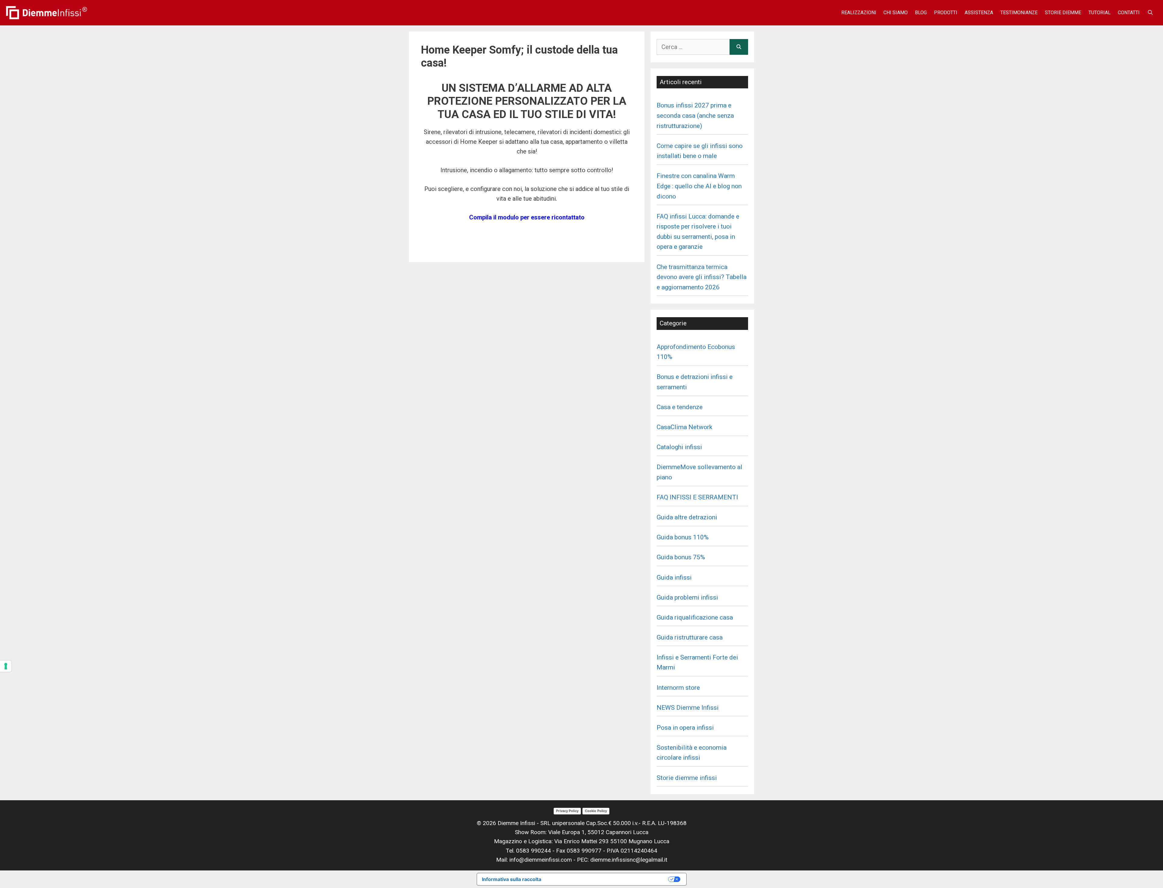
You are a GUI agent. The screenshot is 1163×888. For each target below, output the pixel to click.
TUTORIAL (1099, 12)
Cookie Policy (596, 811)
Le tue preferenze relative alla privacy (607, 879)
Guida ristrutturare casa (690, 637)
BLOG (921, 12)
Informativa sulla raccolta (511, 879)
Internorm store (678, 687)
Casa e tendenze (680, 407)
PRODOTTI (945, 12)
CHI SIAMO (895, 12)
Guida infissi (674, 577)
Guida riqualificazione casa (695, 617)
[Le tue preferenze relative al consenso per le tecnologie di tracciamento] (6, 666)
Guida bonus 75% (681, 557)
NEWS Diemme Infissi (688, 707)
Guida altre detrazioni (687, 517)
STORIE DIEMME (1063, 12)
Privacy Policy (567, 811)
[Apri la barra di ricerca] (1150, 12)
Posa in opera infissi (685, 727)
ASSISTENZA (979, 12)
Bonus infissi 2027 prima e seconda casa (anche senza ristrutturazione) (695, 115)
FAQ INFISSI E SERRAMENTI (697, 497)
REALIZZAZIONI (858, 12)
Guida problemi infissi (687, 597)
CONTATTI (1129, 12)
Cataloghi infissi (679, 447)
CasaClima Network (684, 427)
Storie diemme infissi (687, 777)
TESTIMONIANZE (1019, 12)
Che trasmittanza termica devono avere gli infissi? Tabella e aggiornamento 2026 (702, 277)
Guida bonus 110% (683, 537)
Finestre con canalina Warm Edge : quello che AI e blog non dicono (699, 186)
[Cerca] (739, 47)
